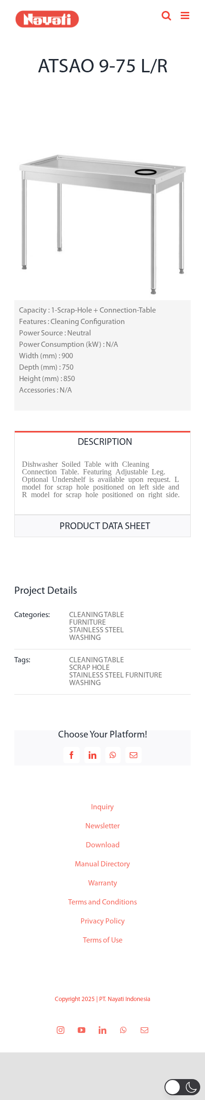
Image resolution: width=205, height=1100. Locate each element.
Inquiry (102, 807)
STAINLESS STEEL (96, 630)
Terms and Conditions (102, 902)
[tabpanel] (102, 483)
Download (103, 845)
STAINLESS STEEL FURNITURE (115, 675)
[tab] (102, 441)
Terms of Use (103, 940)
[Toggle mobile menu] (186, 15)
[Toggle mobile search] (166, 15)
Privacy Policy (103, 921)
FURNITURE (87, 623)
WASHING (85, 638)
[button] (182, 1087)
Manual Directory (102, 864)
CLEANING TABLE (96, 615)
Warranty (102, 883)
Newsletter (102, 826)
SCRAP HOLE (89, 668)
